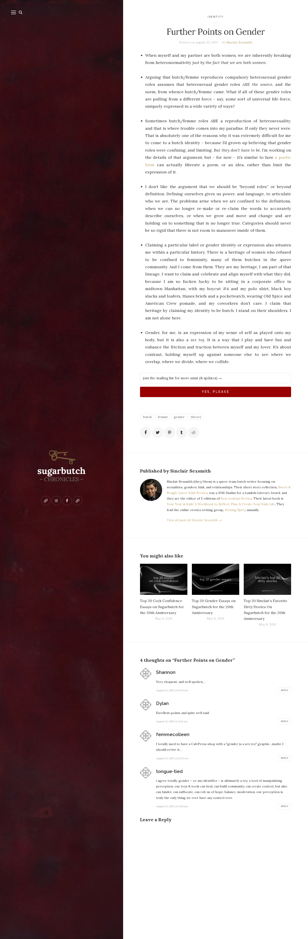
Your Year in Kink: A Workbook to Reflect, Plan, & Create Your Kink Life (221, 504)
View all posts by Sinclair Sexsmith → (194, 520)
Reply (284, 690)
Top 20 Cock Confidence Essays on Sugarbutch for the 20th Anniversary (162, 606)
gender (179, 417)
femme (163, 417)
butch (147, 417)
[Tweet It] (157, 432)
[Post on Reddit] (193, 432)
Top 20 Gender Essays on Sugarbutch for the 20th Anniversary (214, 606)
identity (215, 16)
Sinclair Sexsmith (239, 42)
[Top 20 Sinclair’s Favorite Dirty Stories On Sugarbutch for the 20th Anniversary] (267, 579)
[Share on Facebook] (145, 432)
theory (196, 417)
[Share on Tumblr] (181, 432)
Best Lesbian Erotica (236, 498)
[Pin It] (169, 432)
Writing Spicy (235, 510)
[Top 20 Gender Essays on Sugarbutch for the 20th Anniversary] (215, 579)
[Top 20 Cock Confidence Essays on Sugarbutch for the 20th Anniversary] (163, 579)
